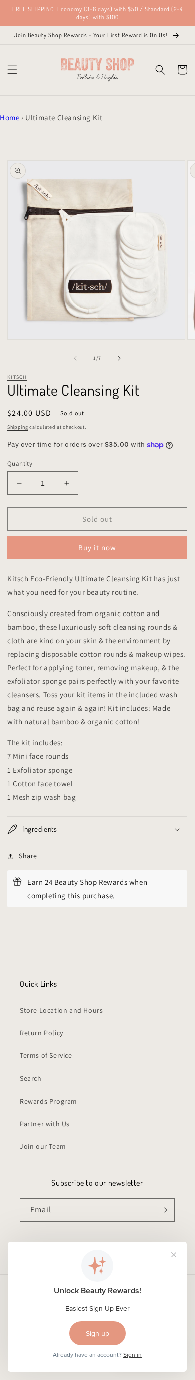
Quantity (20, 463)
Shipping (18, 427)
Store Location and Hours (61, 1010)
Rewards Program (49, 1101)
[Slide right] (119, 358)
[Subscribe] (163, 1210)
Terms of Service (46, 1055)
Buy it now (97, 547)
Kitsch (17, 377)
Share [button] (28, 855)
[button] (13, 70)
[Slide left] (75, 358)
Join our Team (43, 1146)
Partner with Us (45, 1123)
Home (10, 117)
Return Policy (42, 1032)
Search (31, 1078)
